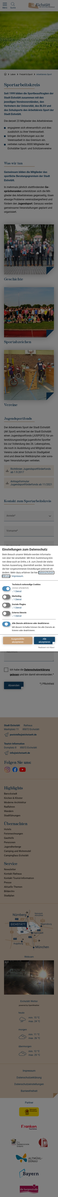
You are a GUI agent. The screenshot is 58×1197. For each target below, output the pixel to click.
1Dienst (17, 591)
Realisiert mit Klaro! (46, 647)
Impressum (17, 576)
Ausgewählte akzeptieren (17, 640)
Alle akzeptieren (44, 640)
